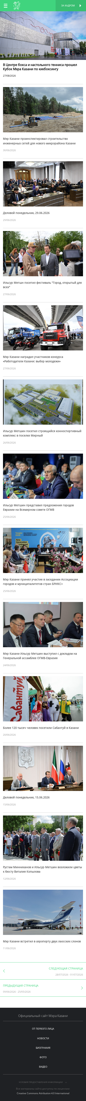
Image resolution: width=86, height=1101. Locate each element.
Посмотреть (43, 15)
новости (43, 1038)
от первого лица (43, 1028)
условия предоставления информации (41, 1082)
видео (43, 1066)
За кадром (68, 5)
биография (43, 1048)
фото (43, 1057)
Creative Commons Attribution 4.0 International (43, 1093)
